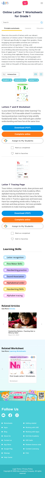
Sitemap (7, 453)
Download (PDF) (22, 128)
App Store (7, 444)
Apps (6, 427)
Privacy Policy (27, 469)
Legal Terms (16, 469)
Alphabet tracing (14, 295)
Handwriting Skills (15, 289)
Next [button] (41, 324)
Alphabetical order (15, 282)
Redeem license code (33, 444)
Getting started (31, 423)
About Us (7, 436)
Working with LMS (32, 427)
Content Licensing (32, 449)
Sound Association (15, 276)
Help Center (8, 457)
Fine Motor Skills (14, 263)
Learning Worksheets (17, 351)
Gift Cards (29, 440)
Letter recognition (15, 257)
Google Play (8, 449)
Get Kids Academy (32, 436)
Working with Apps (32, 432)
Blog (5, 432)
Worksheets (8, 423)
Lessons (28, 28)
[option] (22, 324)
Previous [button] (4, 324)
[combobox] (12, 74)
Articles (12, 309)
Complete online (22, 134)
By (4, 74)
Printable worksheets (11, 28)
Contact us (8, 440)
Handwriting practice (17, 270)
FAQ (27, 453)
